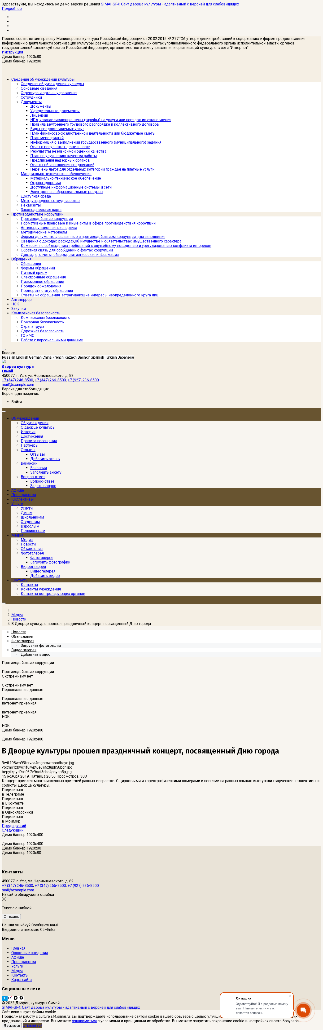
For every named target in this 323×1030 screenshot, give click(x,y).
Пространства (23, 962)
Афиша (17, 957)
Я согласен (12, 1025)
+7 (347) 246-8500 (17, 885)
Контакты (20, 975)
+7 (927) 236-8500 (83, 885)
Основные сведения (29, 953)
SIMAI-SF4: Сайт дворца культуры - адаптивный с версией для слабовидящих (170, 4)
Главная (18, 948)
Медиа (17, 970)
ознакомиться (84, 1021)
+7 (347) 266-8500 (50, 885)
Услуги (17, 966)
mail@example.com (18, 890)
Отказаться (32, 1025)
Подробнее (12, 8)
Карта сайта (21, 979)
